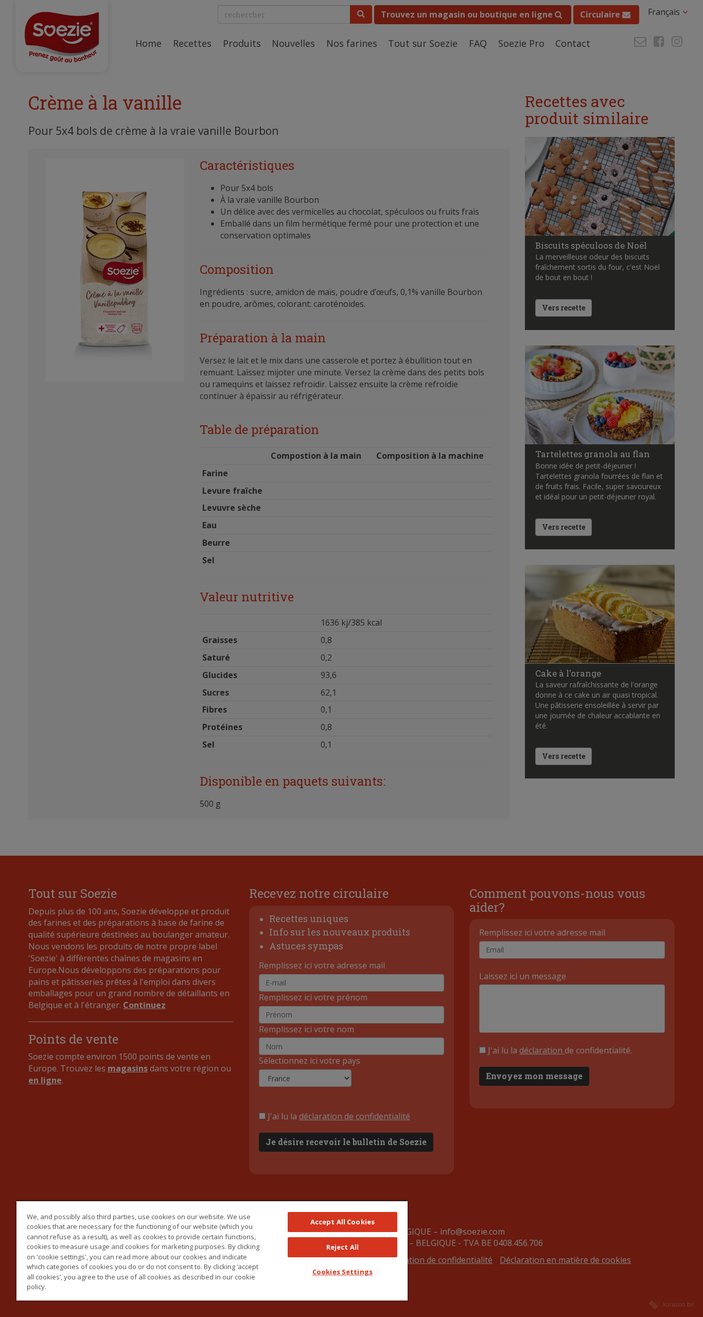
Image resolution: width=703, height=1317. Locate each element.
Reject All (342, 1247)
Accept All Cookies (342, 1221)
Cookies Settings (342, 1271)
